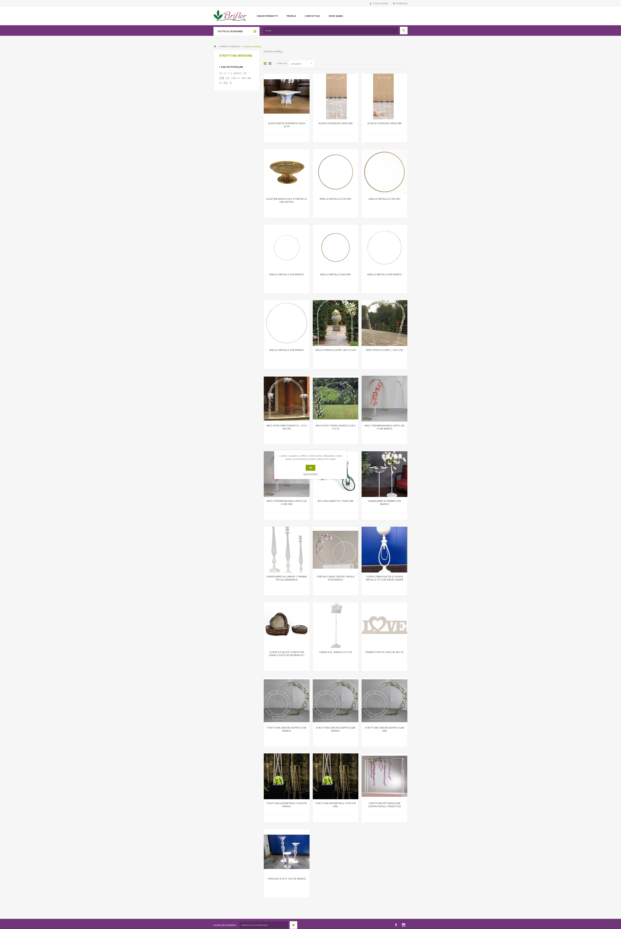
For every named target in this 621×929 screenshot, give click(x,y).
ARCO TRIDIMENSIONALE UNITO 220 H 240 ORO (287, 502)
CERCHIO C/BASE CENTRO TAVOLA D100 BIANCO (335, 578)
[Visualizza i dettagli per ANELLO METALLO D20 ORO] (336, 247)
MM (243, 78)
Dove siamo (336, 15)
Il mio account (380, 3)
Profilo (291, 15)
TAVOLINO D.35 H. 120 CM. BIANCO (286, 878)
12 (224, 73)
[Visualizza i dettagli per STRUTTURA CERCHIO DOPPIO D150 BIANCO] (287, 701)
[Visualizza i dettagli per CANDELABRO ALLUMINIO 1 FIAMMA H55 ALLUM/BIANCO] (287, 550)
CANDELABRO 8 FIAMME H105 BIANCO (384, 502)
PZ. (226, 83)
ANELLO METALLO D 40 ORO (384, 198)
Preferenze (402, 3)
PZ (220, 82)
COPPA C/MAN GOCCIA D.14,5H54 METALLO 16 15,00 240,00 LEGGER (384, 578)
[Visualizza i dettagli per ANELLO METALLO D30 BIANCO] (384, 247)
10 (220, 73)
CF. (245, 73)
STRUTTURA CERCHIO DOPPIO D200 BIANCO (335, 729)
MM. (249, 78)
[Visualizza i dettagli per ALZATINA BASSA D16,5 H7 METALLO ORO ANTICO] (287, 172)
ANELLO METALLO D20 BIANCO (286, 274)
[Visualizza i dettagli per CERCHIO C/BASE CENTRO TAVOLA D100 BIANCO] (336, 550)
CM (221, 78)
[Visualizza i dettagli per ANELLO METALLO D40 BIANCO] (287, 323)
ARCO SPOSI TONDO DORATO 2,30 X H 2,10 (335, 427)
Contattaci (312, 15)
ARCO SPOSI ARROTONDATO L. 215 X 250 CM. (286, 427)
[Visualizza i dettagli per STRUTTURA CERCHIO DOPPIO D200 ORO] (384, 701)
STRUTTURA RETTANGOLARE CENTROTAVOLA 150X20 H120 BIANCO (384, 806)
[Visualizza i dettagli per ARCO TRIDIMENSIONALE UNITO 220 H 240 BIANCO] (384, 399)
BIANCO (238, 73)
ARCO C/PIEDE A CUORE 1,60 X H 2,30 (335, 349)
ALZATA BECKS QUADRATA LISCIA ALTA (286, 125)
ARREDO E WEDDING (230, 46)
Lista (269, 63)
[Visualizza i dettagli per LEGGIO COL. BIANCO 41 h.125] (336, 625)
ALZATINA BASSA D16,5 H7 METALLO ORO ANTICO (286, 200)
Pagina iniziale (215, 46)
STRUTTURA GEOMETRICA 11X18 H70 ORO (335, 805)
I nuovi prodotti (267, 15)
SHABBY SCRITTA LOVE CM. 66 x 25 (384, 652)
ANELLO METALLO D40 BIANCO (286, 349)
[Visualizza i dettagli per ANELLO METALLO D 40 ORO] (384, 172)
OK (310, 467)
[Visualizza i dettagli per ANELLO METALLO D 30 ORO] (336, 172)
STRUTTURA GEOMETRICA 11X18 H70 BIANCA (286, 805)
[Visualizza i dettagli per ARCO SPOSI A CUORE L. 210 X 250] (384, 323)
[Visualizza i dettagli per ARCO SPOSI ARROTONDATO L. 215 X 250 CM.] (287, 399)
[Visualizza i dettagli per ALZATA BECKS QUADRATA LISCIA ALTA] (287, 96)
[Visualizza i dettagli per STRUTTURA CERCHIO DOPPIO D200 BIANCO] (336, 701)
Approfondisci (310, 473)
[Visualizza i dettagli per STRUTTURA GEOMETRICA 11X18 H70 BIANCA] (287, 776)
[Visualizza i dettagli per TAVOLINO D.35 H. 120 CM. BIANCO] (287, 852)
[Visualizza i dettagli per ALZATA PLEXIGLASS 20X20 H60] (336, 96)
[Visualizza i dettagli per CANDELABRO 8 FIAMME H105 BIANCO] (384, 474)
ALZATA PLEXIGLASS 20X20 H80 (384, 123)
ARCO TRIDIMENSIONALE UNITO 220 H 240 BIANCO (384, 427)
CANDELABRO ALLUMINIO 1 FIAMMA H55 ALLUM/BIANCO (287, 578)
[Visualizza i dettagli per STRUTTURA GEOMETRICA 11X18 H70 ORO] (336, 776)
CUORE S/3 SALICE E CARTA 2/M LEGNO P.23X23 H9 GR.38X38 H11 (287, 654)
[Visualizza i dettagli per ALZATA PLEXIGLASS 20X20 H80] (384, 96)
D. (239, 78)
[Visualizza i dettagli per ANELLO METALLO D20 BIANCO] (287, 247)
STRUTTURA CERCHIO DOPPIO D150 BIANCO (286, 729)
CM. (228, 78)
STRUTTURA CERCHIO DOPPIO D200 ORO (384, 729)
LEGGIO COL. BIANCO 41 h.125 (335, 652)
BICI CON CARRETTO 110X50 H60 (335, 500)
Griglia (265, 63)
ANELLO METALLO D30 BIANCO (384, 274)
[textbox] (330, 30)
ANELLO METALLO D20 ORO (335, 274)
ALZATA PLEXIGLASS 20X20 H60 (335, 123)
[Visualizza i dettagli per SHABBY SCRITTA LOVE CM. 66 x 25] (384, 625)
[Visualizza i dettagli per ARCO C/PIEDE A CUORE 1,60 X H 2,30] (336, 323)
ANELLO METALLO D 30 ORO (335, 198)
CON (233, 78)
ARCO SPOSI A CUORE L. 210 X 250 (384, 349)
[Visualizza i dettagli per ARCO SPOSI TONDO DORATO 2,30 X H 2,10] (336, 399)
